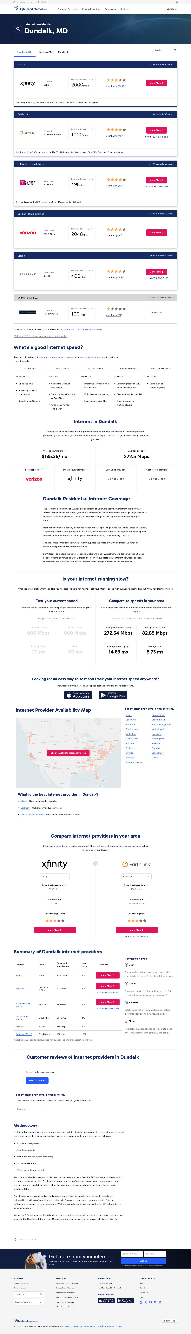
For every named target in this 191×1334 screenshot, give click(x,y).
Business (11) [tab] (45, 52)
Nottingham (158, 738)
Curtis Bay (131, 734)
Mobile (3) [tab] (63, 52)
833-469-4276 (160, 186)
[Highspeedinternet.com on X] (145, 1303)
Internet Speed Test (105, 1283)
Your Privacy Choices (114, 1326)
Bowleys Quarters (134, 762)
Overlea (129, 753)
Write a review (37, 1080)
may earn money (22, 2)
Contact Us (144, 1293)
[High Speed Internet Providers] (30, 9)
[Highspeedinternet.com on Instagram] (150, 1303)
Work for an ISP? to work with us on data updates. (40, 336)
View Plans (153, 83)
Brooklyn (130, 757)
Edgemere (131, 719)
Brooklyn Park (158, 719)
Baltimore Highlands (162, 724)
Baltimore (130, 748)
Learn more (156, 312)
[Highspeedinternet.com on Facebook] (141, 1303)
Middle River (132, 738)
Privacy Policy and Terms (93, 1326)
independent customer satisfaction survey (83, 329)
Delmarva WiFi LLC (24, 1034)
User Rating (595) (114, 185)
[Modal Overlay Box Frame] (95, 1259)
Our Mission (144, 1288)
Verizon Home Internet (32, 814)
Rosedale (130, 724)
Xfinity (24, 801)
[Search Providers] (41, 1294)
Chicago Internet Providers (65, 1288)
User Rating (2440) (115, 86)
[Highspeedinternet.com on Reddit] (155, 1303)
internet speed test (96, 357)
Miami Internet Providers (65, 1302)
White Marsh (158, 729)
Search (170, 9)
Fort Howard (132, 729)
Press (141, 1297)
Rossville (130, 743)
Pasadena (156, 734)
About (142, 1283)
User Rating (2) (113, 315)
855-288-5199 (160, 278)
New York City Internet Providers (67, 1297)
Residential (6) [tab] (24, 52)
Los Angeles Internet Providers (67, 1283)
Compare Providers (68, 9)
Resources (110, 9)
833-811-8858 (160, 136)
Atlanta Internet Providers (65, 1307)
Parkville (156, 743)
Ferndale (156, 748)
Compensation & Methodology (71, 1326)
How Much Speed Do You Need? (110, 1288)
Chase (155, 757)
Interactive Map (68, 753)
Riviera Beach (158, 715)
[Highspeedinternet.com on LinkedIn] (160, 1303)
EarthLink (25, 808)
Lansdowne (158, 753)
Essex (129, 715)
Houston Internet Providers (65, 1293)
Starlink (19, 1027)
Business (125, 9)
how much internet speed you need (56, 357)
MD (22, 1239)
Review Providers (91, 9)
